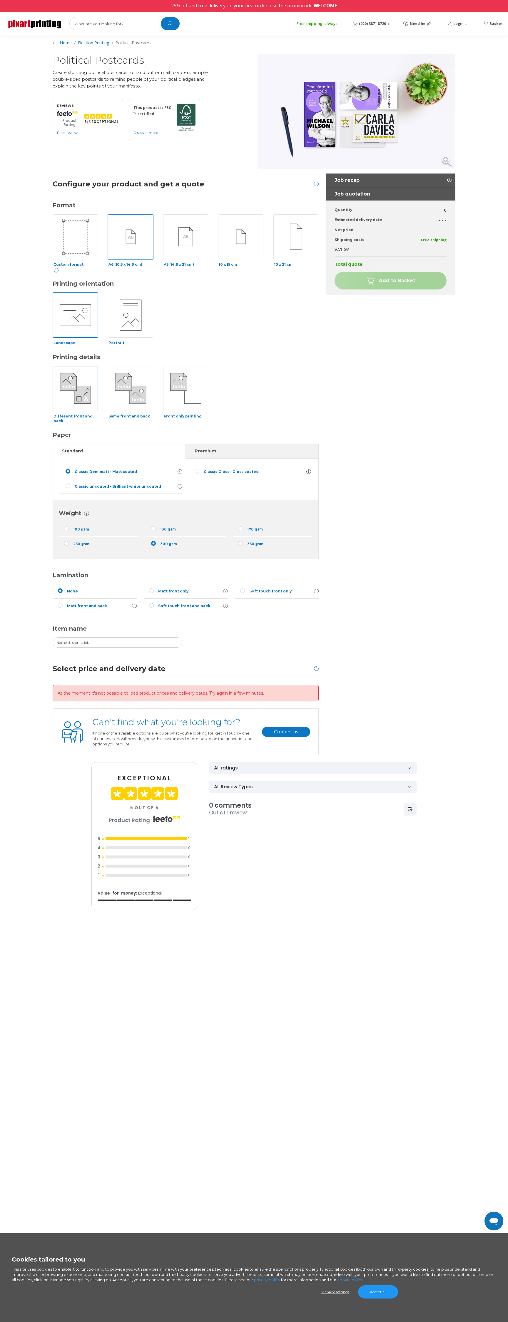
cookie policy (350, 1279)
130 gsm (168, 529)
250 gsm (81, 544)
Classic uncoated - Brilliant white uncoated (118, 486)
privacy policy (267, 1279)
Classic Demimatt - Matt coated (106, 471)
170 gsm (255, 529)
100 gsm (81, 529)
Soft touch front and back (184, 606)
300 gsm (168, 544)
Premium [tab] (205, 451)
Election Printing (93, 43)
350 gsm (255, 544)
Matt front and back (87, 606)
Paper (62, 434)
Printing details (76, 357)
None (72, 591)
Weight (70, 513)
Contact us (286, 732)
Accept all (378, 1292)
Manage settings (335, 1292)
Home (66, 43)
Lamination (70, 575)
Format (64, 205)
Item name (70, 628)
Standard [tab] (72, 451)
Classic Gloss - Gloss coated (231, 471)
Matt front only (173, 591)
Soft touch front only (270, 591)
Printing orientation (83, 283)
